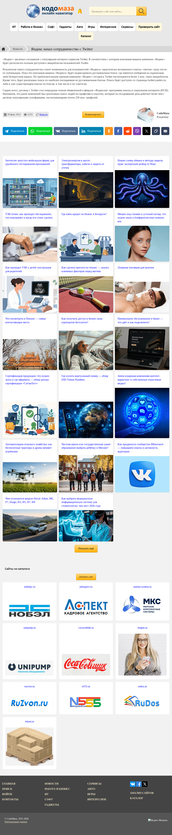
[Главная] (3, 49)
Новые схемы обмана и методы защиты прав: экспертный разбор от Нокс (140, 162)
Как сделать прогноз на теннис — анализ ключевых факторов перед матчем (85, 269)
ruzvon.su (29, 686)
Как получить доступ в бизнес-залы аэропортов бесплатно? (81, 320)
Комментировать (93, 114)
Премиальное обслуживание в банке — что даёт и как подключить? (140, 320)
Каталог (86, 36)
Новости (18, 49)
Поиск (7, 788)
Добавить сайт (86, 577)
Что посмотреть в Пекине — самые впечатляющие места (25, 320)
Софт (51, 27)
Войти (7, 794)
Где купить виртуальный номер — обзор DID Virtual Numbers (84, 378)
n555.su (86, 686)
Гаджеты (65, 27)
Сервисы (127, 27)
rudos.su (142, 686)
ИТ (14, 27)
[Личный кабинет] (80, 11)
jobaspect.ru (86, 586)
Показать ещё (86, 548)
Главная (8, 783)
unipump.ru (30, 627)
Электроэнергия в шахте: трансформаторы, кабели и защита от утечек (82, 164)
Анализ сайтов (142, 792)
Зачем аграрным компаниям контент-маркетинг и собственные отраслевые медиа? (139, 380)
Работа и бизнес (32, 27)
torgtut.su (142, 627)
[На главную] (51, 11)
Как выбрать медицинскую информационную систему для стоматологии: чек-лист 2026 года (80, 502)
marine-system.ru (142, 586)
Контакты (10, 799)
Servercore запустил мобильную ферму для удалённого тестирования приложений (29, 162)
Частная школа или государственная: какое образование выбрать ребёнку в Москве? (86, 446)
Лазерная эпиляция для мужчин (136, 267)
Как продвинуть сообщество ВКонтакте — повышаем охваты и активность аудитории (140, 448)
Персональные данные (16, 821)
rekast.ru (29, 721)
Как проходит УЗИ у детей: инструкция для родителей (28, 269)
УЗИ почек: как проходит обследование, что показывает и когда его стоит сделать (29, 216)
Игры (91, 27)
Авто (80, 27)
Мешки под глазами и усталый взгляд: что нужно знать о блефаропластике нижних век (142, 218)
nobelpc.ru (29, 586)
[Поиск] (141, 11)
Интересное (108, 27)
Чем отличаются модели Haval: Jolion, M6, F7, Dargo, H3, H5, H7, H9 (29, 500)
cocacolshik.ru (86, 627)
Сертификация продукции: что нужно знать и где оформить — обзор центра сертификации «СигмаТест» (27, 380)
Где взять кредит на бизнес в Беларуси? (84, 214)
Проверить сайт (149, 27)
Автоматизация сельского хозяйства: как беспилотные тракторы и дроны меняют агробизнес (28, 448)
